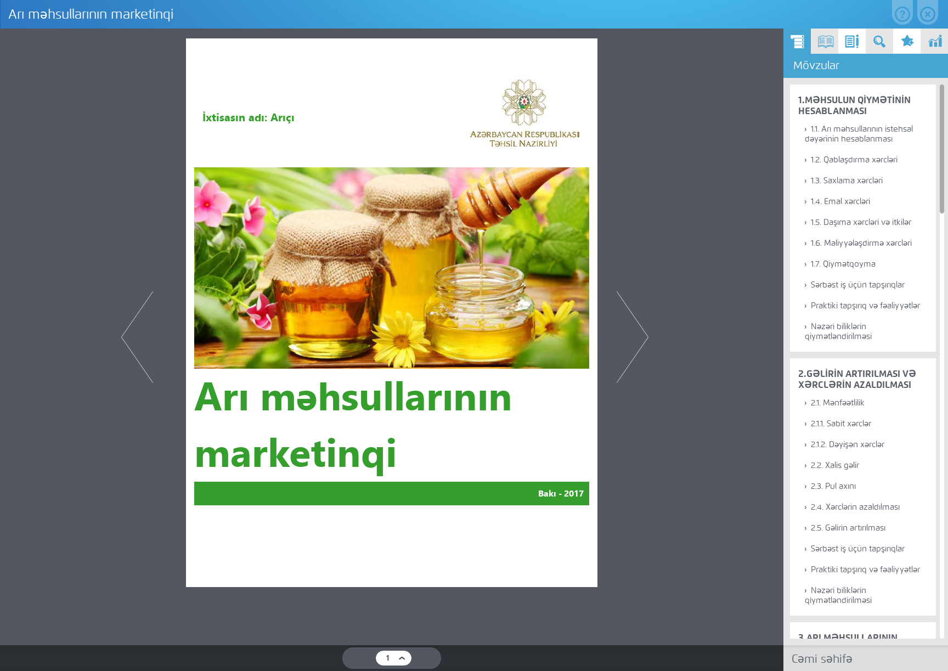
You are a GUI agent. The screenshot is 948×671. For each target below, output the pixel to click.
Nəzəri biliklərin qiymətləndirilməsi (838, 331)
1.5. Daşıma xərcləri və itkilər (861, 222)
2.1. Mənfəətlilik (838, 403)
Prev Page (137, 337)
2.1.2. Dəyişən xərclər (847, 444)
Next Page (632, 337)
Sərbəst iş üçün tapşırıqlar (858, 285)
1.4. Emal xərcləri (840, 201)
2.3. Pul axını (833, 486)
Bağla (927, 12)
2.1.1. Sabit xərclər (841, 423)
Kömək (902, 12)
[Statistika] (934, 41)
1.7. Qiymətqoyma (843, 264)
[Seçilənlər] (907, 41)
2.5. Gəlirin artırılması (848, 528)
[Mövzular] (797, 41)
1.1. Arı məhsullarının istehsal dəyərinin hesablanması (859, 134)
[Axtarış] (879, 41)
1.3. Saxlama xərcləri (847, 180)
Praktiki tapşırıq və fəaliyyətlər (865, 306)
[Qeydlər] (852, 41)
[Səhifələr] (824, 41)
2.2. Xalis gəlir (835, 465)
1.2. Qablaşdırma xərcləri (854, 160)
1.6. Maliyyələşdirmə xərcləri (861, 243)
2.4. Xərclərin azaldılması (855, 507)
